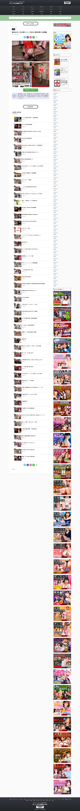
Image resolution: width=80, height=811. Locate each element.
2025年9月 (55, 133)
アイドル (60, 6)
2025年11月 (55, 126)
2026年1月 (55, 118)
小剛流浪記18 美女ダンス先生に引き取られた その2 (32, 359)
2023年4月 (55, 240)
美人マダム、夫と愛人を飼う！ (28, 352)
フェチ (60, 9)
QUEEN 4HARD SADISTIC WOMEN (29, 221)
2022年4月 (55, 284)
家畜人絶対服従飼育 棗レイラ (28, 159)
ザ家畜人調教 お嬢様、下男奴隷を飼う (29, 428)
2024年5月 (55, 192)
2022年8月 (55, 269)
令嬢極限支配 (24, 401)
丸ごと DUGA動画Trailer (16, 3)
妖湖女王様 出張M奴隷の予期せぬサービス (30, 152)
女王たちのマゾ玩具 (26, 228)
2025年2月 (55, 159)
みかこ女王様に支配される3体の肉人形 (29, 249)
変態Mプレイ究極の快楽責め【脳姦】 (29, 332)
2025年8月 (55, 137)
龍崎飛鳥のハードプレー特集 (27, 256)
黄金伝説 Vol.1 (25, 242)
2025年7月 (55, 140)
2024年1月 (55, 207)
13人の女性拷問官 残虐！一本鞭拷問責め (30, 117)
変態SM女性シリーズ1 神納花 (28, 380)
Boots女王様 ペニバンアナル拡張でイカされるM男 (32, 373)
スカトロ (32, 9)
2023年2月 (55, 247)
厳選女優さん (41, 11)
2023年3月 (55, 243)
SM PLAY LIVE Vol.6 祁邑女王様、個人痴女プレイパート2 (33, 415)
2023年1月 (55, 251)
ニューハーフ (41, 9)
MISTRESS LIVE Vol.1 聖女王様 (28, 449)
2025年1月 (55, 162)
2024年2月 (55, 203)
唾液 (51, 11)
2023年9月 (55, 221)
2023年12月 (55, 210)
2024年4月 (55, 196)
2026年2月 (55, 115)
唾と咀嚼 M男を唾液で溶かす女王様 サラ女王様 (31, 131)
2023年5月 (55, 236)
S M (23, 6)
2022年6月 (55, 276)
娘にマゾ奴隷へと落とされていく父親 (29, 422)
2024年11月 (55, 170)
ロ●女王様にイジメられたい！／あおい (30, 304)
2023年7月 (55, 229)
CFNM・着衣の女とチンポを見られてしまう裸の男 (32, 193)
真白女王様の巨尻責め (26, 276)
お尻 (51, 6)
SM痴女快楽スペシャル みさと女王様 (29, 394)
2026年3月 (55, 111)
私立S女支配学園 (25, 297)
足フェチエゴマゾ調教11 (27, 179)
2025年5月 (55, 148)
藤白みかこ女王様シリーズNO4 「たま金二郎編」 (32, 345)
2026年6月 (55, 100)
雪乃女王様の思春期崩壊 (27, 138)
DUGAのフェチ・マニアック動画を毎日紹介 (40, 802)
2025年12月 (55, 122)
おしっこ (32, 6)
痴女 (42, 13)
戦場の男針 (24, 339)
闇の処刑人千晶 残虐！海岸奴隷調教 (29, 207)
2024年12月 (55, 166)
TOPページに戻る (30, 23)
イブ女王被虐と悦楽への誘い (27, 269)
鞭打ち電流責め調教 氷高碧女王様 (28, 435)
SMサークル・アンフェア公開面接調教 (29, 262)
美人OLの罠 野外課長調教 (27, 124)
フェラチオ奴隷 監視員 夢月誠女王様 (29, 186)
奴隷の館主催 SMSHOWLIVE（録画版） (30, 311)
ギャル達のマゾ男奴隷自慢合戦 (28, 325)
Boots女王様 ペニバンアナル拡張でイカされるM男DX (32, 166)
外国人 (60, 11)
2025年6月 (55, 144)
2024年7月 (55, 184)
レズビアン (14, 11)
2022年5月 (55, 280)
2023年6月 (55, 232)
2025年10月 (55, 129)
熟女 (32, 13)
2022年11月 (55, 258)
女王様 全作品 (30, 106)
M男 (13, 6)
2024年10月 (55, 173)
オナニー (23, 9)
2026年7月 (55, 96)
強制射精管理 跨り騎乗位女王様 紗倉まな (30, 214)
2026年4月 (55, 107)
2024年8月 (55, 181)
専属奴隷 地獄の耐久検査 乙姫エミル (29, 290)
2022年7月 (55, 273)
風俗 (60, 13)
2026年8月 (55, 93)
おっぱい (41, 6)
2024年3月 (55, 199)
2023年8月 (55, 225)
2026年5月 (55, 104)
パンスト (51, 9)
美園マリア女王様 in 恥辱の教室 (28, 456)
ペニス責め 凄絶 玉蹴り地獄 (27, 366)
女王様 (13, 13)
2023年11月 (55, 214)
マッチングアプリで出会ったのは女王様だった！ (31, 235)
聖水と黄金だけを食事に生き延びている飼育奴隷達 (32, 145)
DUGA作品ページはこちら (30, 89)
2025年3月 (55, 155)
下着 (23, 11)
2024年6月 (55, 188)
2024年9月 (55, 177)
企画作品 (32, 11)
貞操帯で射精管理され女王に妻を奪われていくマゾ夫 (32, 387)
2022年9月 (55, 265)
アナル (13, 9)
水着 (23, 13)
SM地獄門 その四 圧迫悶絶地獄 (28, 408)
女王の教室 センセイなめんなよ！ (28, 442)
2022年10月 (55, 262)
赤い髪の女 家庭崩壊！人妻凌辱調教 (29, 173)
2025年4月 (55, 151)
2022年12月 (55, 254)
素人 (51, 13)
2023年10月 (55, 218)
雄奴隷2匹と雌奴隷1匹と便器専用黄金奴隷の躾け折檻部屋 (33, 283)
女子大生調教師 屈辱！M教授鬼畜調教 (29, 318)
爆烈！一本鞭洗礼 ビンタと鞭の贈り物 (29, 200)
